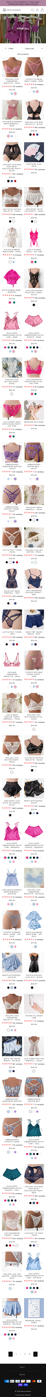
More (22, 1374)
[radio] (8, 93)
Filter (10, 48)
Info (22, 1367)
